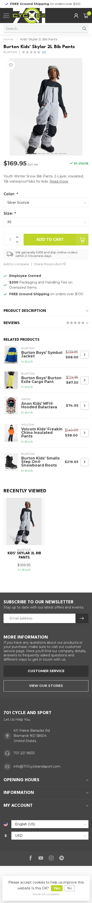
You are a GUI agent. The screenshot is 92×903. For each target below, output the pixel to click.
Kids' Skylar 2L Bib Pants (38, 39)
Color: (11, 194)
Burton (10, 52)
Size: (10, 213)
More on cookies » (46, 894)
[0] (85, 15)
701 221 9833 (24, 753)
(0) (44, 52)
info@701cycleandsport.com (36, 766)
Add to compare (16, 264)
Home (8, 39)
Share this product (48, 264)
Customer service (46, 671)
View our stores (46, 686)
